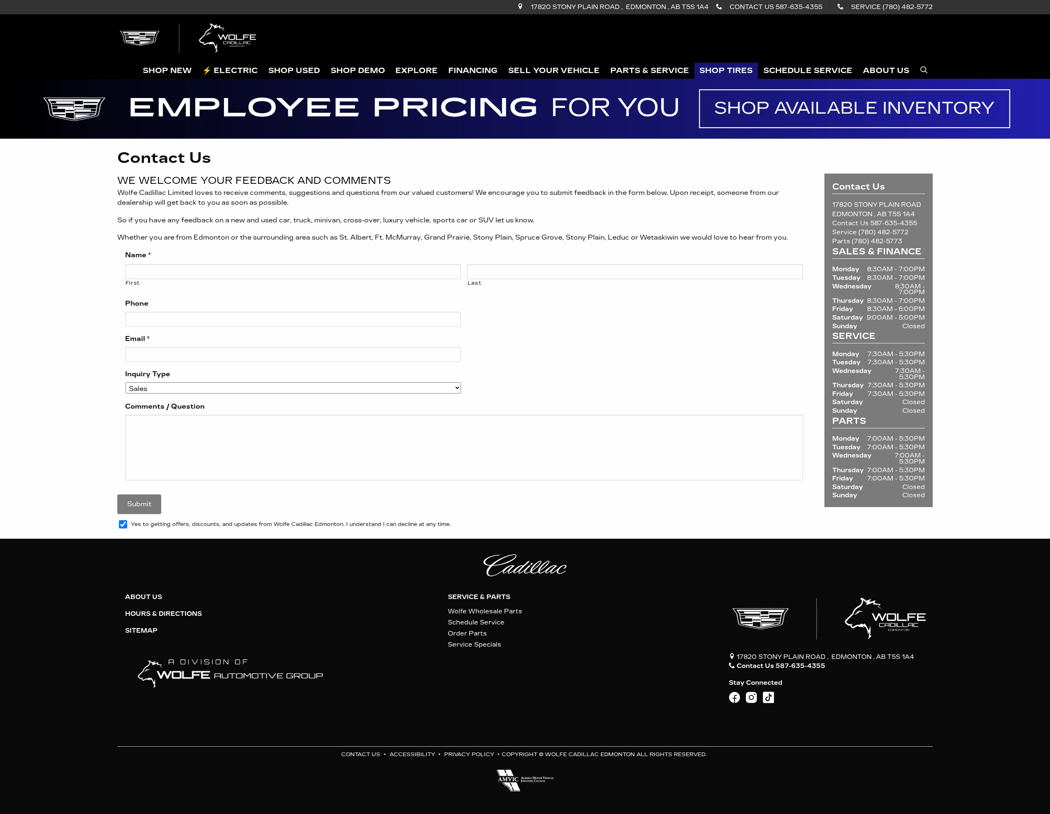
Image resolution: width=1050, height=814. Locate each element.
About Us (143, 597)
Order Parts (467, 633)
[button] (167, 71)
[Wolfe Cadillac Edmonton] (189, 38)
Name (138, 255)
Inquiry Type (147, 374)
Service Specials (474, 644)
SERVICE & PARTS (479, 597)
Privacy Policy (469, 754)
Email (137, 339)
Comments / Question (165, 406)
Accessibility (412, 754)
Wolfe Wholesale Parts (485, 611)
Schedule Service (476, 622)
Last (475, 283)
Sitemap (141, 630)
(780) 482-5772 (883, 232)
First (133, 283)
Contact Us (360, 754)
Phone (136, 303)
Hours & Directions (163, 613)
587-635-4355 (893, 223)
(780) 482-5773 (877, 241)
